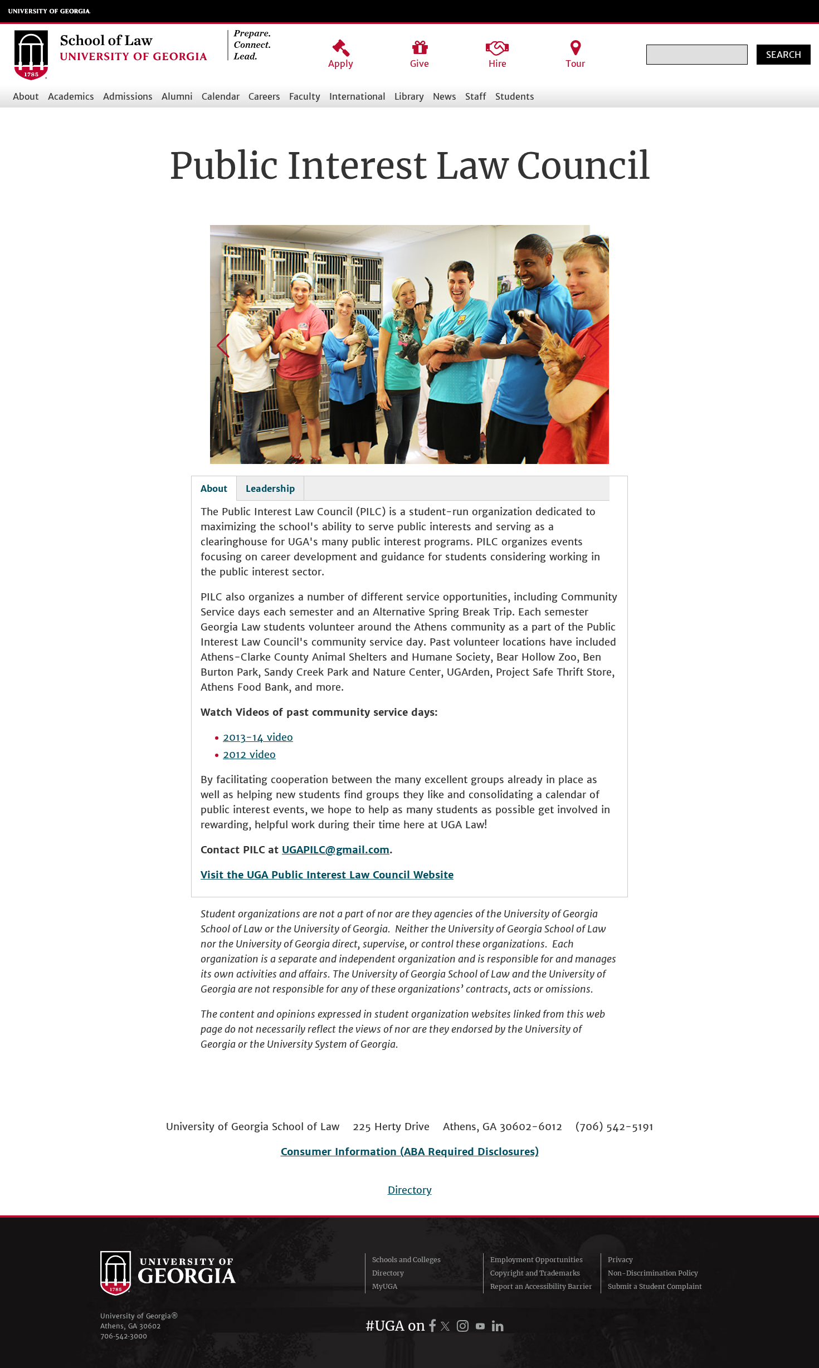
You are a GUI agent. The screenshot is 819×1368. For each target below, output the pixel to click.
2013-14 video (258, 737)
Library (409, 96)
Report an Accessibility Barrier (541, 1286)
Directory (410, 1190)
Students (514, 96)
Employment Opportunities (536, 1259)
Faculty (304, 96)
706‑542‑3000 (123, 1336)
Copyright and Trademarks (535, 1273)
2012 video (249, 754)
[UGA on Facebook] (434, 1326)
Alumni (177, 96)
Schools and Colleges (406, 1259)
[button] (223, 346)
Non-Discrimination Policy (653, 1273)
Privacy (620, 1259)
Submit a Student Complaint (655, 1286)
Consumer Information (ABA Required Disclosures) (410, 1151)
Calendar (221, 96)
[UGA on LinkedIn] (497, 1326)
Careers (264, 96)
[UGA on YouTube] (482, 1326)
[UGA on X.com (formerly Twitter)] (447, 1326)
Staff (475, 96)
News (444, 96)
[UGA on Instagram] (464, 1326)
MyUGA (384, 1286)
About (26, 96)
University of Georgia (49, 11)
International (357, 96)
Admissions (128, 96)
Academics (71, 96)
